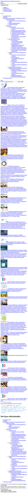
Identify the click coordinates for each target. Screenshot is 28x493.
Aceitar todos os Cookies (6, 490)
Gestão (20, 407)
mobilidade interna (10, 409)
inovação (24, 407)
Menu (2, 13)
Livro (20, 409)
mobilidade (4, 409)
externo (19, 408)
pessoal (18, 405)
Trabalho (8, 411)
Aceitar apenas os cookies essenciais (8, 491)
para (14, 405)
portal (18, 409)
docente (9, 405)
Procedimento (10, 410)
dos (15, 409)
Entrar (2, 2)
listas (24, 410)
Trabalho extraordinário (14, 411)
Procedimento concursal (18, 410)
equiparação (7, 408)
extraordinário (3, 411)
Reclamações (24, 409)
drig (2, 410)
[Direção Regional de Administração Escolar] (10, 1)
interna (23, 408)
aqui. (7, 489)
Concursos (3, 405)
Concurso (15, 407)
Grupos (20, 411)
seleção (11, 407)
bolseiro (2, 408)
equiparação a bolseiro (13, 408)
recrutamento (5, 407)
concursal (5, 410)
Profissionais (3, 412)
